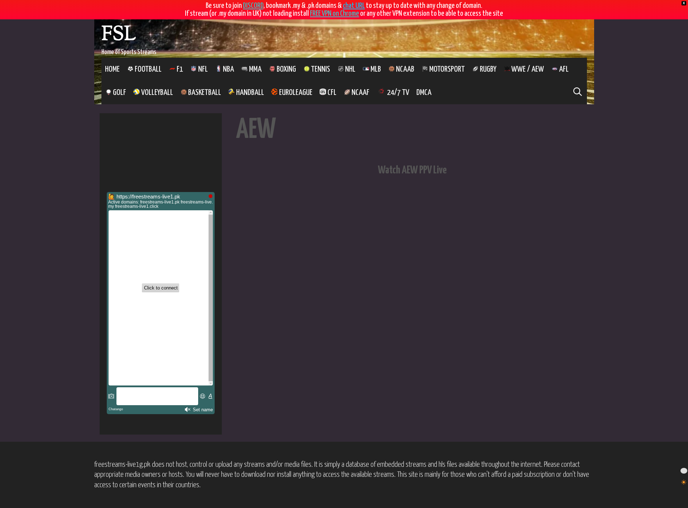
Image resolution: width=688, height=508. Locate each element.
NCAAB (404, 69)
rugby (487, 69)
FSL (118, 35)
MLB (375, 69)
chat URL (354, 5)
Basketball (204, 92)
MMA (255, 69)
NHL (349, 69)
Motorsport (446, 69)
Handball (249, 92)
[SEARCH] (578, 92)
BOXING (285, 69)
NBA (227, 69)
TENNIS (320, 69)
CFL (331, 92)
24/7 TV (397, 92)
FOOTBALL (147, 69)
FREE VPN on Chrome (334, 13)
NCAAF (359, 92)
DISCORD (253, 5)
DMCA (423, 92)
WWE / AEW (527, 69)
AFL (563, 69)
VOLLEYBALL (156, 92)
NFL (202, 69)
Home (112, 69)
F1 (179, 69)
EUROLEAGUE (295, 92)
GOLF (118, 92)
